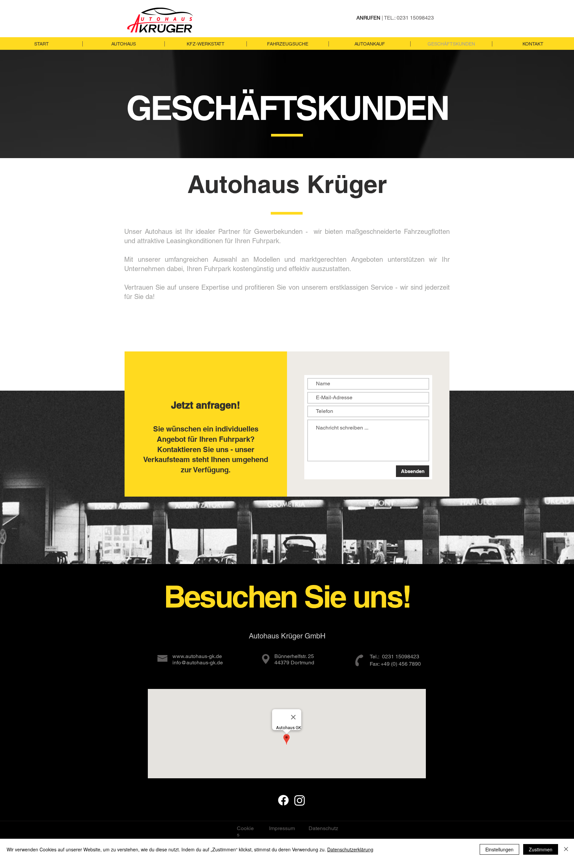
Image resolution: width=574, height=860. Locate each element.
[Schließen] (566, 849)
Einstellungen (499, 849)
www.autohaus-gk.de (197, 656)
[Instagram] (300, 800)
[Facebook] (283, 800)
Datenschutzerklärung (350, 849)
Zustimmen (540, 849)
